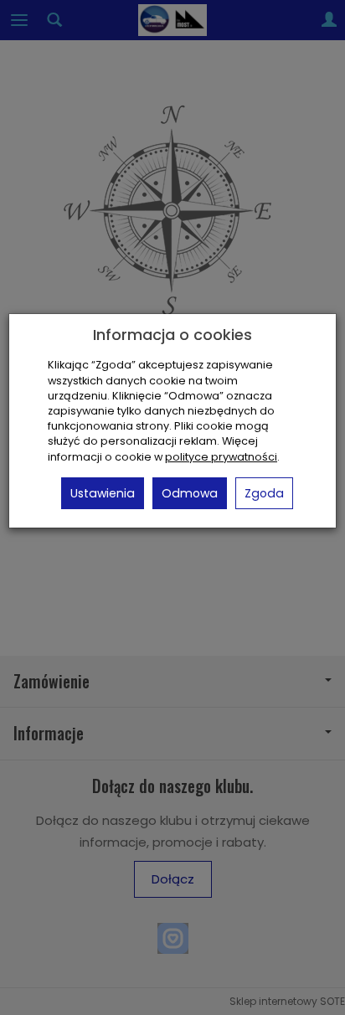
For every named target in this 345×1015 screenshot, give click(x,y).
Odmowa (190, 493)
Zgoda (264, 493)
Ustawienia (102, 493)
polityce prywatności (221, 457)
